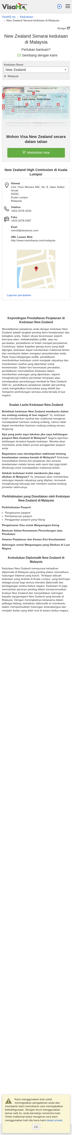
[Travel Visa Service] (14, 6)
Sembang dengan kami (39, 55)
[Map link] (36, 269)
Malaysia (11, 76)
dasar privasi (54, 1120)
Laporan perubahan (19, 295)
